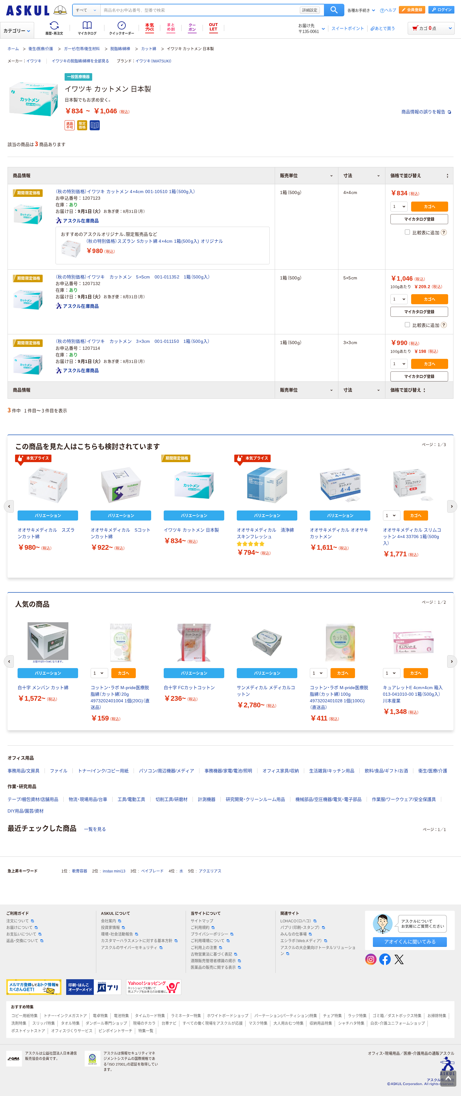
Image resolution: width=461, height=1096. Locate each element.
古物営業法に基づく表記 (211, 954)
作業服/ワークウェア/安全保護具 (404, 799)
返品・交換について (22, 941)
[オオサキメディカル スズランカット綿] (48, 485)
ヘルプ (390, 10)
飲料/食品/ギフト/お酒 (386, 770)
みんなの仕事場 (293, 934)
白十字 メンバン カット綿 (43, 687)
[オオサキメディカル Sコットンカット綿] (121, 485)
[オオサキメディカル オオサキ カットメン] (340, 485)
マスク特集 (258, 1023)
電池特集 (121, 1016)
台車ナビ (169, 1023)
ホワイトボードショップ (227, 1016)
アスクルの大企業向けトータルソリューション (318, 951)
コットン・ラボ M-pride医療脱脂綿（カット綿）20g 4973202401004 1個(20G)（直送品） (120, 697)
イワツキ (33, 61)
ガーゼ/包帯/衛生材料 (82, 49)
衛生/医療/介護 (41, 49)
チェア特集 (332, 1016)
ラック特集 (357, 1016)
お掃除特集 (436, 1016)
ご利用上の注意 (204, 948)
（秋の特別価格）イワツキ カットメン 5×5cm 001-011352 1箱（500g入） (133, 276)
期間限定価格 (28, 193)
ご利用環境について (208, 941)
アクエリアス (210, 871)
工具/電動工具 (131, 799)
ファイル (58, 770)
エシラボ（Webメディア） (301, 941)
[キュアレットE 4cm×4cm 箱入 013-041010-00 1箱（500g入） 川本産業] (413, 642)
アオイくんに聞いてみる (410, 941)
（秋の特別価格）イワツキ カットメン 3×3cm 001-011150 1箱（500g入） (133, 341)
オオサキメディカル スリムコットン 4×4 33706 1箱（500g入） (412, 536)
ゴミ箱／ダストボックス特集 (397, 1016)
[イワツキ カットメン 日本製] (194, 485)
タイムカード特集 (150, 1016)
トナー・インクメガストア (65, 1016)
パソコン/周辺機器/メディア (166, 770)
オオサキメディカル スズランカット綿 (46, 533)
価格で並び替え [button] (405, 389)
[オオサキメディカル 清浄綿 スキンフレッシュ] (267, 485)
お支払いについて (21, 934)
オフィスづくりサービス (72, 1031)
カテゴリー (14, 30)
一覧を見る (95, 829)
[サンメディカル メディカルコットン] (267, 642)
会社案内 (108, 921)
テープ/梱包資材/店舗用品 (33, 799)
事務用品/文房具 (24, 770)
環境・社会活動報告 (117, 934)
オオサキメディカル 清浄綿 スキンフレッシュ (267, 533)
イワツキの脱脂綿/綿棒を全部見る (80, 61)
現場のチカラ (144, 1023)
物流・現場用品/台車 (88, 799)
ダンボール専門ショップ (106, 1023)
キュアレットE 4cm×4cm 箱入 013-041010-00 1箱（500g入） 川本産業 (413, 694)
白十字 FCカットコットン (189, 687)
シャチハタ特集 (351, 1023)
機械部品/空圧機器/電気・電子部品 (328, 799)
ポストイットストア (28, 1031)
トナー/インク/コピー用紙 (103, 770)
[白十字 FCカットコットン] (194, 642)
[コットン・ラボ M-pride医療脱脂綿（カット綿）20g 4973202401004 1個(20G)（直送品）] (121, 642)
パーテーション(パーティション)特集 (285, 1016)
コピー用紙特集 (24, 1016)
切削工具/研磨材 (172, 799)
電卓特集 (100, 1016)
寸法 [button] (347, 389)
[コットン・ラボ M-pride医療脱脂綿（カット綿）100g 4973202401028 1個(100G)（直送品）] (340, 642)
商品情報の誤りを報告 (424, 111)
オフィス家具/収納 (280, 770)
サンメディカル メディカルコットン (266, 691)
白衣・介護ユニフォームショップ (397, 1023)
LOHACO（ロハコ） (295, 921)
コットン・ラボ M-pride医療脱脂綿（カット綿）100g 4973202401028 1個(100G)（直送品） (339, 697)
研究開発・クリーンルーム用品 (255, 799)
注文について (17, 921)
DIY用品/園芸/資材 (26, 810)
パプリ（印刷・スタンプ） (300, 928)
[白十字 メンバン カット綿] (48, 642)
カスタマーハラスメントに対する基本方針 (136, 941)
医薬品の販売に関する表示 (213, 967)
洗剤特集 (18, 1023)
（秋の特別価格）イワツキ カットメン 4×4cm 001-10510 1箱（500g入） (125, 191)
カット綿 (148, 49)
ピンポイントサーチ (115, 1031)
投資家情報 (110, 928)
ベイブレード (152, 871)
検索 (334, 10)
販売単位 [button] (289, 389)
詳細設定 (309, 10)
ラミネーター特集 (186, 1016)
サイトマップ (202, 921)
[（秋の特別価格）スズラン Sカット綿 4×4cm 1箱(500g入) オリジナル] (71, 249)
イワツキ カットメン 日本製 (191, 529)
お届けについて (19, 928)
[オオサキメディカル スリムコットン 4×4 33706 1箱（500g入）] (413, 485)
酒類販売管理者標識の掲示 (213, 961)
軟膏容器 (79, 871)
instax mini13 (114, 871)
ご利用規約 (200, 928)
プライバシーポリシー (209, 934)
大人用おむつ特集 (288, 1023)
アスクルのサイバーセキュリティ (129, 948)
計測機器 (206, 799)
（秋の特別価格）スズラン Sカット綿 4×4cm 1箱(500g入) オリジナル (154, 241)
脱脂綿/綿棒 (120, 49)
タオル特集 (70, 1023)
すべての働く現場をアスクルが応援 (213, 1023)
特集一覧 (145, 1031)
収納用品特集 (321, 1023)
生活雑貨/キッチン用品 (331, 770)
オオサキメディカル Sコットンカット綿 (121, 533)
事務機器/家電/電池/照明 (228, 770)
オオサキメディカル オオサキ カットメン (339, 533)
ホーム (13, 49)
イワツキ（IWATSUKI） (153, 61)
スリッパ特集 (43, 1023)
